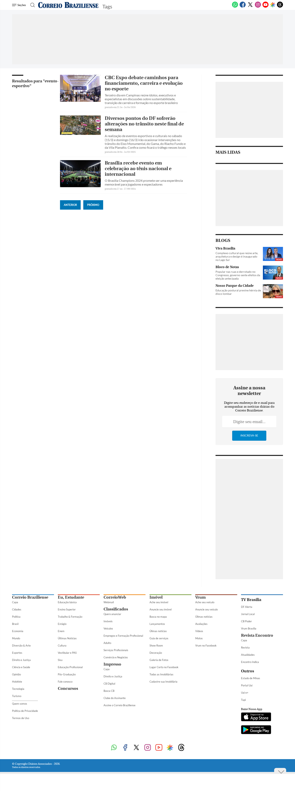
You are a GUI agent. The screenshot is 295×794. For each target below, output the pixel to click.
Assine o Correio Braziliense (119, 705)
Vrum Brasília (248, 628)
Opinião (16, 674)
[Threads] (280, 6)
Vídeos (199, 631)
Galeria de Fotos (159, 660)
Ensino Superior (67, 609)
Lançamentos (157, 623)
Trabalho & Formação (70, 616)
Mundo (16, 638)
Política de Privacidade (25, 710)
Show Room (156, 645)
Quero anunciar (112, 614)
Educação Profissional (70, 667)
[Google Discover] (272, 5)
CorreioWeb (115, 597)
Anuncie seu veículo (206, 609)
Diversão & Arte (21, 645)
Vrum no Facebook (206, 645)
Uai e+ (244, 692)
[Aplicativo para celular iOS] (256, 717)
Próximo (93, 204)
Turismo (16, 696)
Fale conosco (65, 681)
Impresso (112, 664)
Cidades (16, 609)
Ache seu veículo (204, 602)
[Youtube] (265, 6)
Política (16, 616)
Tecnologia (18, 688)
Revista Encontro (257, 635)
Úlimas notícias (158, 631)
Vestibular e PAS (67, 652)
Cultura (62, 645)
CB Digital (109, 683)
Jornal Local (248, 614)
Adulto (107, 642)
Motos (199, 638)
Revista (245, 647)
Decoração (156, 652)
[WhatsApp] (235, 6)
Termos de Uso (20, 718)
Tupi (243, 699)
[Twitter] (250, 6)
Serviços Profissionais (116, 650)
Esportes (17, 652)
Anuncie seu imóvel (161, 609)
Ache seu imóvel (159, 602)
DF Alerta (246, 606)
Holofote (17, 681)
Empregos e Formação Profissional (123, 635)
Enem (61, 631)
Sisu (60, 660)
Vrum (200, 597)
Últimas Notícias (67, 638)
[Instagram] (258, 6)
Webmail (109, 602)
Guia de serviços (159, 638)
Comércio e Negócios (116, 657)
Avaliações (201, 623)
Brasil (15, 623)
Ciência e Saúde (21, 667)
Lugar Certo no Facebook (164, 667)
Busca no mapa (158, 616)
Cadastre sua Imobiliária (163, 681)
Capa (15, 602)
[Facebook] (243, 6)
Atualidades (248, 654)
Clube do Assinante (115, 698)
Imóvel (156, 597)
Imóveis (108, 621)
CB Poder (246, 621)
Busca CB (109, 690)
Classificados (116, 609)
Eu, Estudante (71, 597)
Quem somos (19, 703)
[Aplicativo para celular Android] (256, 730)
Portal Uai (246, 685)
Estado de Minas (250, 678)
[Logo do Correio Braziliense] (68, 5)
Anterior (70, 204)
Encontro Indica (250, 662)
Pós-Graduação (67, 674)
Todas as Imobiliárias (161, 674)
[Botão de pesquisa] (31, 5)
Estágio (62, 623)
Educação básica (67, 602)
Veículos (108, 628)
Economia (17, 631)
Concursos (68, 688)
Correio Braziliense (30, 597)
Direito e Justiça (21, 660)
